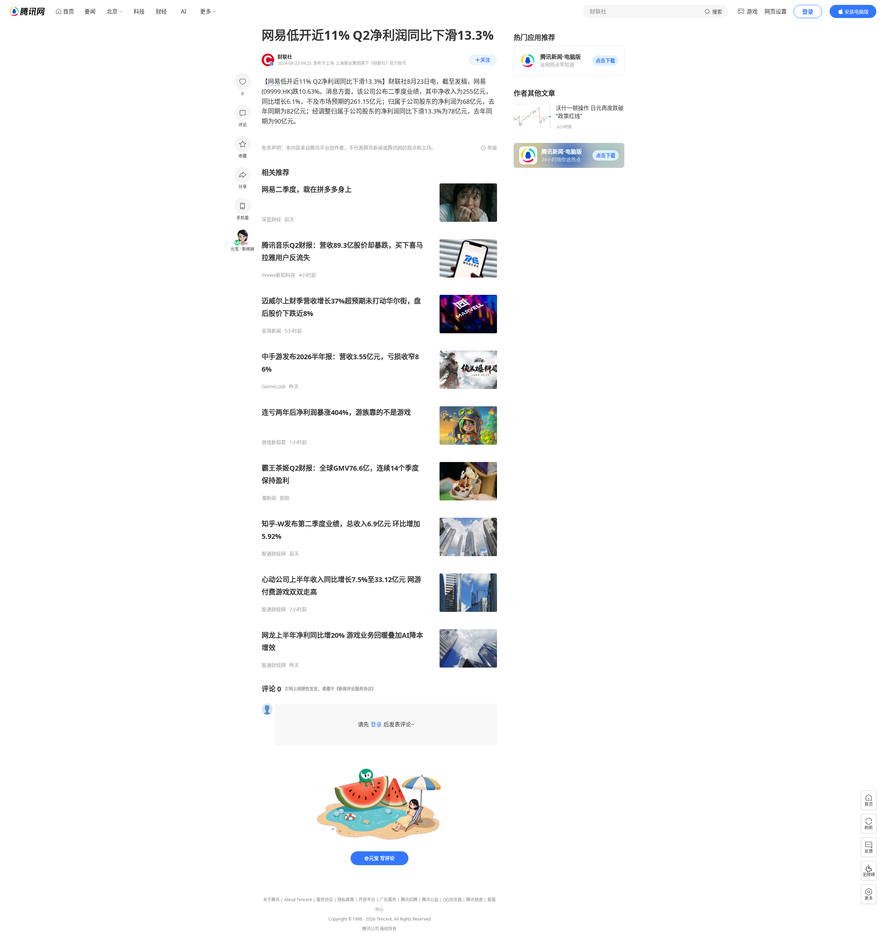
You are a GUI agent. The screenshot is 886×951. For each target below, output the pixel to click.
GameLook (274, 386)
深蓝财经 (271, 219)
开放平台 (367, 900)
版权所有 (388, 929)
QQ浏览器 (452, 900)
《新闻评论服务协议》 (355, 689)
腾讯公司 (370, 929)
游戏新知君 (274, 442)
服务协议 (324, 900)
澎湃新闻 (271, 330)
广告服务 (388, 900)
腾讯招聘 (409, 900)
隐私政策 (345, 900)
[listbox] (379, 418)
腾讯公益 (430, 900)
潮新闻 (269, 498)
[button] (605, 60)
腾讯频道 (474, 900)
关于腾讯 (271, 900)
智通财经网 (274, 553)
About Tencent (298, 900)
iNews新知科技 (278, 275)
